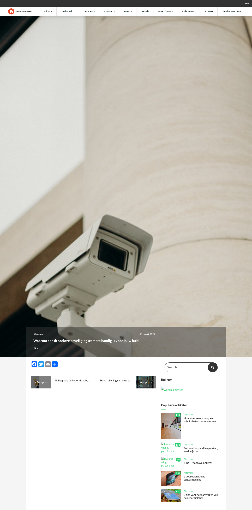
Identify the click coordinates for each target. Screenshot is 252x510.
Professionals (164, 11)
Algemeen (38, 334)
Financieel (88, 11)
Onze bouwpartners (231, 11)
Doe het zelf (67, 11)
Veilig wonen (188, 11)
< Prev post (41, 382)
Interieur (108, 11)
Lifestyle (145, 11)
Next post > (145, 382)
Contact (209, 11)
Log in (245, 3)
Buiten (47, 11)
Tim (35, 348)
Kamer (127, 11)
